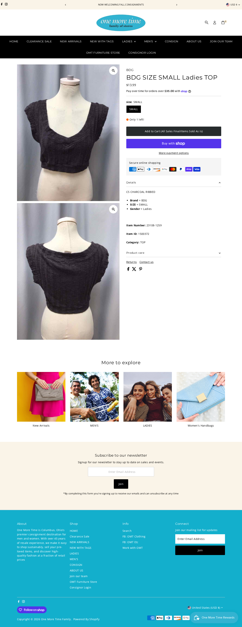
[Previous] (65, 5)
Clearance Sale (39, 41)
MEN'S (149, 41)
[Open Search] (206, 22)
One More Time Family (56, 619)
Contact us (147, 262)
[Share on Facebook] (128, 270)
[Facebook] (1, 4)
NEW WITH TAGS (102, 41)
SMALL (133, 109)
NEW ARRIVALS (70, 41)
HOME (13, 41)
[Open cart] (223, 22)
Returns (131, 262)
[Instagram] (6, 4)
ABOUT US (194, 41)
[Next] (176, 5)
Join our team (221, 41)
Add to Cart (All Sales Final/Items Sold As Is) (174, 131)
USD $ (233, 4)
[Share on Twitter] (134, 270)
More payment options (174, 153)
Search (127, 531)
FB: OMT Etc (130, 542)
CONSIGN (171, 41)
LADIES (127, 41)
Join (121, 484)
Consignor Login (142, 52)
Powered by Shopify (86, 619)
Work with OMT (133, 548)
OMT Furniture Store (103, 52)
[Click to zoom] (113, 70)
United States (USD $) (206, 607)
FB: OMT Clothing (134, 536)
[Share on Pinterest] (140, 270)
